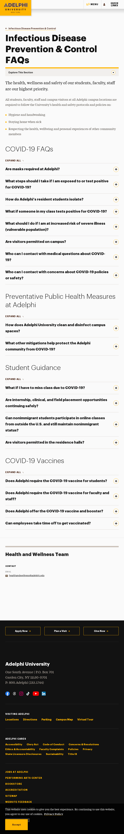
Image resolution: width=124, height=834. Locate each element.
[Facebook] (7, 693)
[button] (92, 4)
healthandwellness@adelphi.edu (26, 575)
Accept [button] (16, 825)
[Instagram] (21, 694)
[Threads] (14, 694)
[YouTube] (36, 693)
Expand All (13, 160)
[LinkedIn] (44, 694)
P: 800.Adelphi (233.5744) (24, 683)
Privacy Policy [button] (53, 814)
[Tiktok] (28, 694)
